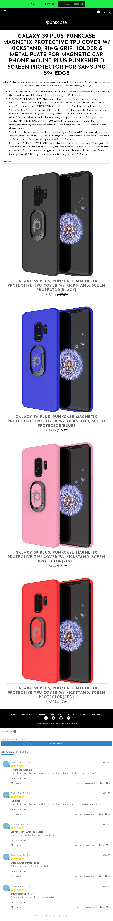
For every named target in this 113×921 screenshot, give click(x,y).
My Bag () (105, 13)
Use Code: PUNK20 (71, 4)
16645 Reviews (21, 739)
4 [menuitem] (53, 916)
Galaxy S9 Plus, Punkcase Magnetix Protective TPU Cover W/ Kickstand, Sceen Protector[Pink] (56, 557)
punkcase (74, 724)
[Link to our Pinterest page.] (67, 718)
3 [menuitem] (49, 916)
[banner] (56, 22)
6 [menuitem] (59, 916)
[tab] (7, 753)
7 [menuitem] (63, 916)
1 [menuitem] (43, 916)
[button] (16, 783)
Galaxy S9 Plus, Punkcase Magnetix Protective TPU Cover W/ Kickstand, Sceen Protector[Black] (56, 286)
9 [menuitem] (70, 916)
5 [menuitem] (56, 916)
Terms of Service (56, 715)
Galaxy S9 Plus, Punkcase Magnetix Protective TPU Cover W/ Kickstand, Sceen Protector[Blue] (56, 421)
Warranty (96, 715)
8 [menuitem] (66, 916)
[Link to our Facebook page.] (45, 718)
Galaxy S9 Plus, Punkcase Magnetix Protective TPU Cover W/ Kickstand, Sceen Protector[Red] (56, 693)
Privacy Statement (78, 715)
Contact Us (27, 715)
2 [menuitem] (46, 916)
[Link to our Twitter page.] (52, 718)
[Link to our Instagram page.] (60, 718)
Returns (40, 715)
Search (14, 715)
